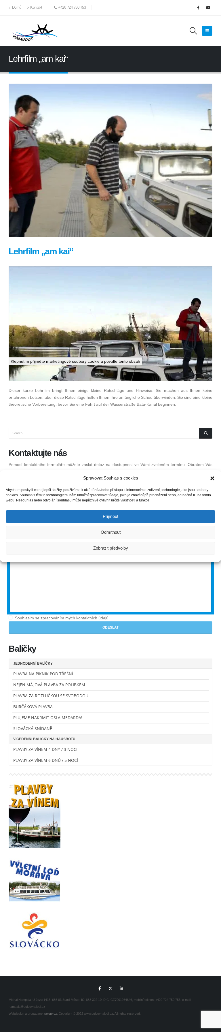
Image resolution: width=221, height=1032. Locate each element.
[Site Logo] (34, 31)
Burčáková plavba (33, 706)
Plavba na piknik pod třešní (43, 673)
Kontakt (36, 7)
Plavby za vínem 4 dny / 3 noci (45, 749)
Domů (16, 7)
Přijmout (110, 516)
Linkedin (121, 988)
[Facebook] (198, 7)
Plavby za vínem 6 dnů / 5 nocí (45, 760)
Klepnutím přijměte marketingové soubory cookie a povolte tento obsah (75, 361)
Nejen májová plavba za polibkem (49, 684)
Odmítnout (111, 532)
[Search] (205, 433)
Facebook (99, 988)
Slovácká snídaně (32, 728)
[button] (212, 478)
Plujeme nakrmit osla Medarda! (47, 717)
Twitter (110, 988)
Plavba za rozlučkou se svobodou (50, 695)
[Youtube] (208, 7)
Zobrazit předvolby (110, 548)
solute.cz (50, 1013)
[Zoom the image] (34, 785)
